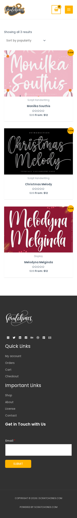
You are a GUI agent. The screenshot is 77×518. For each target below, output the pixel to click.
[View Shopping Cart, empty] (56, 9)
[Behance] (32, 338)
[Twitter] (14, 338)
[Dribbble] (38, 338)
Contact (11, 416)
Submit (18, 464)
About (9, 402)
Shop (8, 395)
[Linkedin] (20, 338)
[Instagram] (8, 338)
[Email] (50, 338)
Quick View (38, 93)
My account (13, 356)
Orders (10, 363)
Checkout (12, 376)
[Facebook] (26, 338)
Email (10, 441)
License (10, 409)
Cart (8, 370)
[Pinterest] (44, 338)
